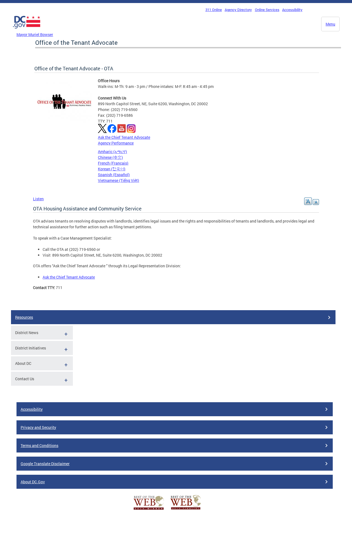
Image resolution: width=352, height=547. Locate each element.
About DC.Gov (33, 481)
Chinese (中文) (110, 157)
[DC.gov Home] (26, 29)
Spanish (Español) (114, 174)
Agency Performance (116, 143)
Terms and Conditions (39, 445)
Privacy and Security (38, 427)
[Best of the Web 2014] (149, 510)
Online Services (267, 9)
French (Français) (113, 163)
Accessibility (292, 9)
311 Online (213, 9)
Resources (24, 317)
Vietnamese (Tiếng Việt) (118, 180)
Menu (330, 24)
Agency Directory (238, 9)
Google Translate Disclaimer (45, 463)
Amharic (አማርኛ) (112, 151)
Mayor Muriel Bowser (34, 34)
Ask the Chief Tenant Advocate (124, 137)
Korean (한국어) (111, 168)
